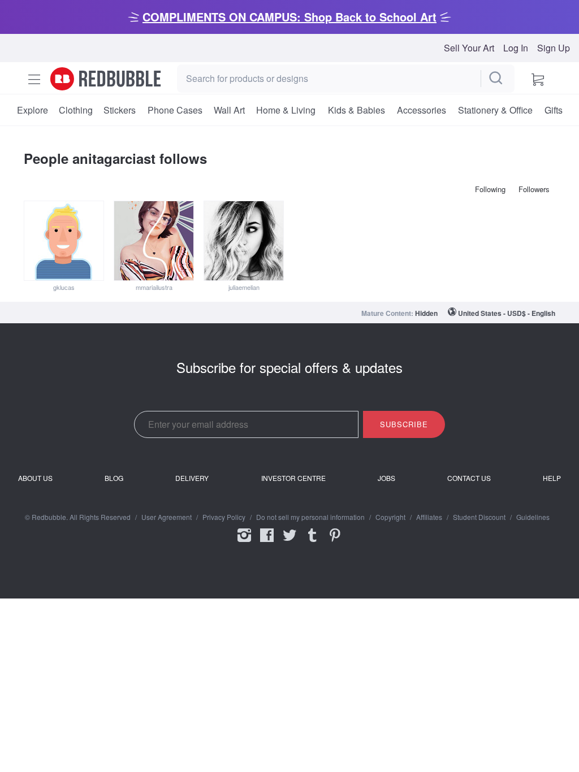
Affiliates (429, 517)
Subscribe (404, 424)
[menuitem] (32, 110)
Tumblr (312, 542)
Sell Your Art (469, 48)
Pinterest (335, 542)
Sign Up (553, 48)
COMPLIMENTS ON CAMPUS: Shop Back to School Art (289, 16)
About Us (35, 478)
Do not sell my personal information (310, 517)
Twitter (289, 542)
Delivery (192, 478)
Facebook (267, 542)
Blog (114, 478)
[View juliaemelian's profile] (244, 241)
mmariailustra (154, 287)
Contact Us (469, 478)
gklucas (64, 287)
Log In (515, 48)
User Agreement (166, 517)
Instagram (244, 542)
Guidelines (533, 517)
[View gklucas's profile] (64, 241)
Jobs (386, 478)
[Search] (496, 78)
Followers (534, 189)
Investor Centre (293, 478)
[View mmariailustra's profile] (154, 241)
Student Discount (479, 517)
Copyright (390, 517)
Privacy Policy (223, 517)
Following (490, 189)
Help (552, 478)
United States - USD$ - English (506, 313)
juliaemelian (244, 287)
